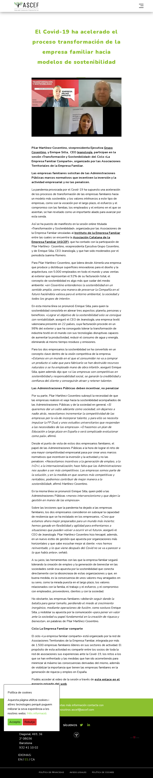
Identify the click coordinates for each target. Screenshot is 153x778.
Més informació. (37, 713)
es (26, 759)
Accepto (14, 722)
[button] (123, 6)
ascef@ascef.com (82, 710)
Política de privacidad (51, 772)
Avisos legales (78, 772)
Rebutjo (29, 722)
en (20, 759)
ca (33, 759)
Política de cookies (103, 772)
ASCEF (26, 6)
